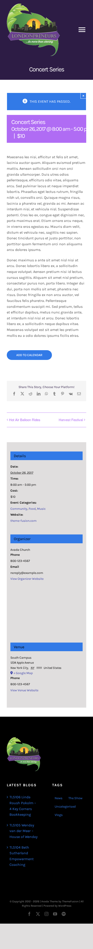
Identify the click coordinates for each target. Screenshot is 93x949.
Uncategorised (65, 806)
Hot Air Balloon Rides (24, 419)
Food (32, 509)
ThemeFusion (70, 901)
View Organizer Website (27, 579)
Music (41, 509)
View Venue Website (24, 690)
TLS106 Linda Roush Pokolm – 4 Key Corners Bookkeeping (22, 806)
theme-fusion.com (23, 521)
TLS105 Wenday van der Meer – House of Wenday (23, 831)
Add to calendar (29, 355)
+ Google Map (23, 673)
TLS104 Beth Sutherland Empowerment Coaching (21, 856)
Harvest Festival (71, 419)
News (59, 798)
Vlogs (59, 815)
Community (18, 509)
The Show (75, 798)
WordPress (64, 905)
